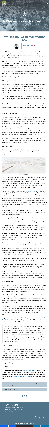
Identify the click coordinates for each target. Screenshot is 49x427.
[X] (24, 426)
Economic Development (16, 383)
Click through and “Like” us (21, 376)
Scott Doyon (26, 45)
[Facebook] (8, 426)
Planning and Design (29, 383)
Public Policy (39, 383)
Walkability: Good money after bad (24, 38)
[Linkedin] (41, 426)
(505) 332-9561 (9, 411)
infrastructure (11, 389)
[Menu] (47, 3)
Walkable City (32, 191)
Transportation (9, 385)
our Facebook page (29, 370)
